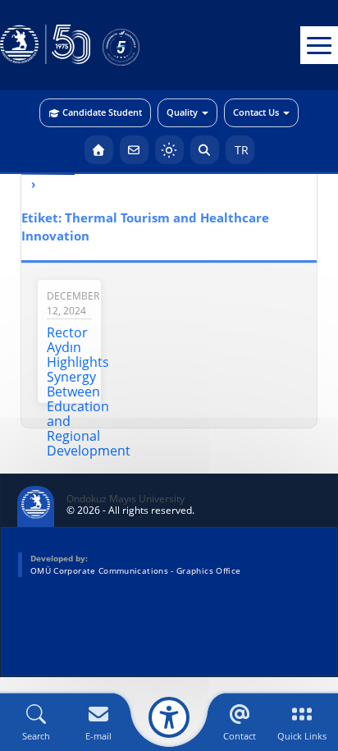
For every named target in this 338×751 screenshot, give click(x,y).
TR (240, 150)
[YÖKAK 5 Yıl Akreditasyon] (148, 45)
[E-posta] (134, 149)
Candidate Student (102, 112)
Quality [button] (182, 112)
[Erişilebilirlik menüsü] (169, 717)
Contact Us (256, 112)
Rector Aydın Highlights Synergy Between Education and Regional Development (88, 391)
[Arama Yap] (204, 149)
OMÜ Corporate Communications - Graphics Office (135, 570)
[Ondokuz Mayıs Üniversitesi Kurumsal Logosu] (45, 45)
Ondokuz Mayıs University (125, 499)
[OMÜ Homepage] (98, 149)
